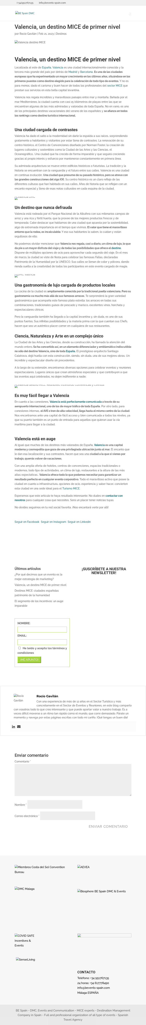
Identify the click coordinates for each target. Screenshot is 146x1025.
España (46, 67)
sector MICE (114, 85)
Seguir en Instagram (53, 521)
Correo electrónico (27, 816)
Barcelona (86, 71)
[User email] (19, 727)
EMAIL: (22, 635)
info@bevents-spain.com (93, 988)
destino (116, 248)
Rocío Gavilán (28, 33)
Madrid (72, 71)
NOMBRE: (23, 623)
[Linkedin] (13, 727)
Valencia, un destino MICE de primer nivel (40, 584)
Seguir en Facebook (27, 521)
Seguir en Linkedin (79, 521)
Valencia (57, 67)
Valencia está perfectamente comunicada (76, 401)
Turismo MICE (70, 488)
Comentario (23, 761)
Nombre (21, 804)
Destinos (61, 33)
